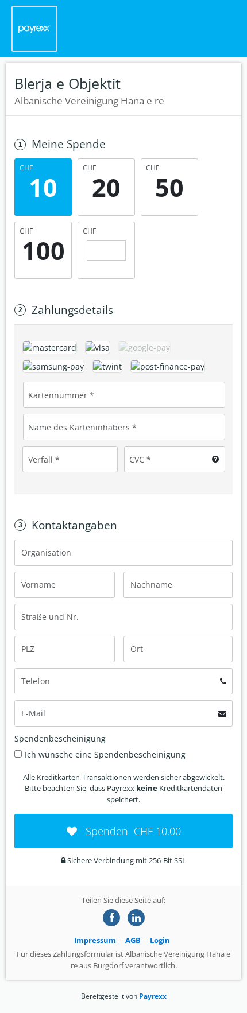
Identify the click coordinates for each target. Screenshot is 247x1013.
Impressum (95, 940)
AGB (133, 940)
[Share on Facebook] (111, 917)
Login (160, 940)
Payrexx (153, 996)
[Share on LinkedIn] (136, 917)
